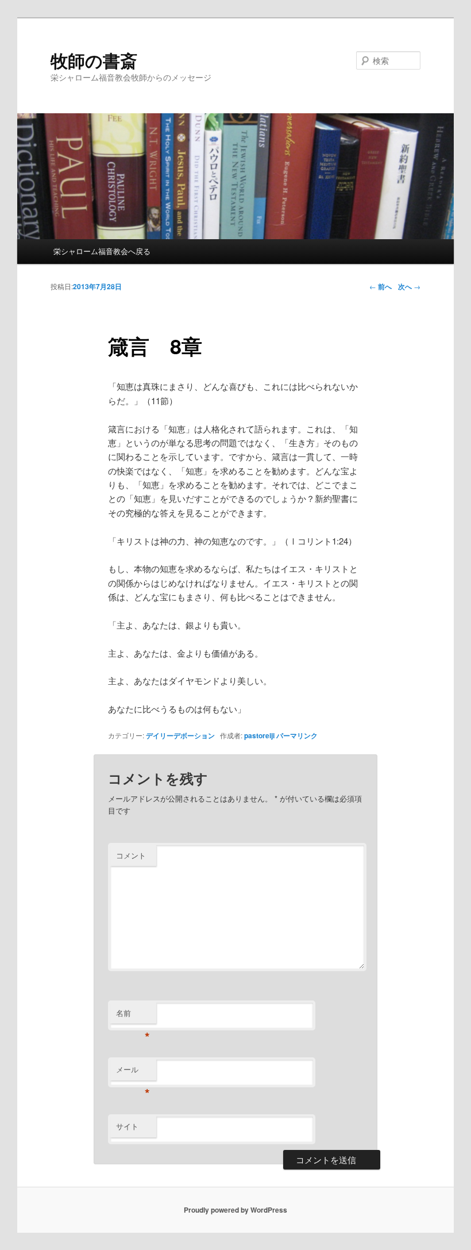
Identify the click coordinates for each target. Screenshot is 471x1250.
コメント (131, 855)
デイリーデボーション (180, 735)
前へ (380, 286)
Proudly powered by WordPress (235, 1210)
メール (133, 1072)
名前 (133, 1015)
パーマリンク (297, 735)
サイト (127, 1126)
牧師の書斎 (94, 60)
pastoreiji (259, 735)
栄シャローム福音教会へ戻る (101, 251)
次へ (409, 286)
